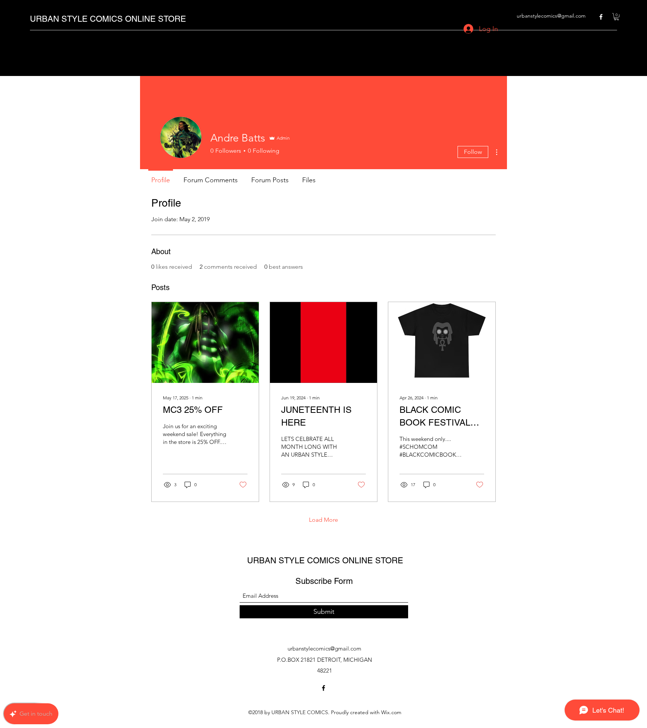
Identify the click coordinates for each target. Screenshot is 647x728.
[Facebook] (601, 17)
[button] (616, 16)
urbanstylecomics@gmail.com (551, 15)
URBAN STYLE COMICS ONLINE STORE (108, 19)
